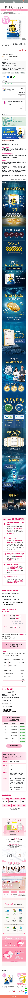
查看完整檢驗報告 (14, 745)
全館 (3, 56)
